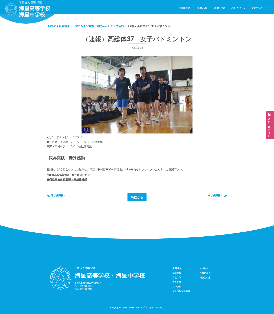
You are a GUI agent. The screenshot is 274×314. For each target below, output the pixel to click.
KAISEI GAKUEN (136, 307)
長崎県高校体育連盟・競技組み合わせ (68, 175)
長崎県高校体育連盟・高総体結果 (67, 179)
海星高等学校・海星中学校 (110, 275)
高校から (137, 197)
